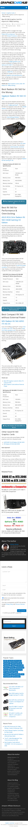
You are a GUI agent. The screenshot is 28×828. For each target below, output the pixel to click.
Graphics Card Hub (9, 823)
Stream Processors (12, 36)
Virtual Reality (7, 676)
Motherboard (20, 667)
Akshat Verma (6, 24)
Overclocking (18, 670)
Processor (6, 674)
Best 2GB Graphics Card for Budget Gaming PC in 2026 (16, 694)
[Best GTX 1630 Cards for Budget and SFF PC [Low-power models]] (14, 501)
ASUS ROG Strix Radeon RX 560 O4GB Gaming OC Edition (13, 220)
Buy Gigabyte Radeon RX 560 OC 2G (15, 202)
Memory (6, 667)
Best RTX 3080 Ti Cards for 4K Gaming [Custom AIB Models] (16, 708)
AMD (5, 661)
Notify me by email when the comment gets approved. (13, 598)
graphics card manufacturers (14, 75)
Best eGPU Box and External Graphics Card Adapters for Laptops (16, 701)
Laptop (13, 665)
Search (14, 626)
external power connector (17, 147)
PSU (12, 674)
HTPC (11, 328)
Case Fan (10, 661)
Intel (20, 663)
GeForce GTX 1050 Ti (7, 65)
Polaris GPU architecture (8, 34)
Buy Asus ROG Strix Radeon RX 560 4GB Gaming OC (14, 309)
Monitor (12, 667)
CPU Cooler (18, 661)
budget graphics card (14, 61)
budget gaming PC (13, 105)
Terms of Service (20, 604)
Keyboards (7, 665)
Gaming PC (7, 663)
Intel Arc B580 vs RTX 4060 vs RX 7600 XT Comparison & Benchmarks (13, 532)
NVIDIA (11, 670)
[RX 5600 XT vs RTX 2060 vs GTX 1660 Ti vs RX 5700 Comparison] (14, 481)
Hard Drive (14, 663)
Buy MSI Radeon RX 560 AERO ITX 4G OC (15, 426)
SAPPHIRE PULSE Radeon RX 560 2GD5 (14, 442)
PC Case (6, 672)
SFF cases (22, 143)
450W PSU (10, 72)
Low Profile (20, 665)
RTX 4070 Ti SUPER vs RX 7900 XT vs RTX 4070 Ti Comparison (15, 714)
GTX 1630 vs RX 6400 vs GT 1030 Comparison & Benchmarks (16, 688)
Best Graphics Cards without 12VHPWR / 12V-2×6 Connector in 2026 (13, 744)
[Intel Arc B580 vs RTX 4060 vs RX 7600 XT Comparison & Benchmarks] (14, 522)
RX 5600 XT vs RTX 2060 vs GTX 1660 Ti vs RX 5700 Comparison (13, 490)
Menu (3, 7)
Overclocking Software (13, 117)
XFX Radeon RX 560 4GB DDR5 (12, 444)
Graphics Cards (11, 26)
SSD (22, 674)
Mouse (6, 670)
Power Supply (13, 672)
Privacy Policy (9, 604)
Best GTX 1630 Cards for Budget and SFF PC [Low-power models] (13, 511)
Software (17, 674)
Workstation (16, 676)
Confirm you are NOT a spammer (12, 613)
